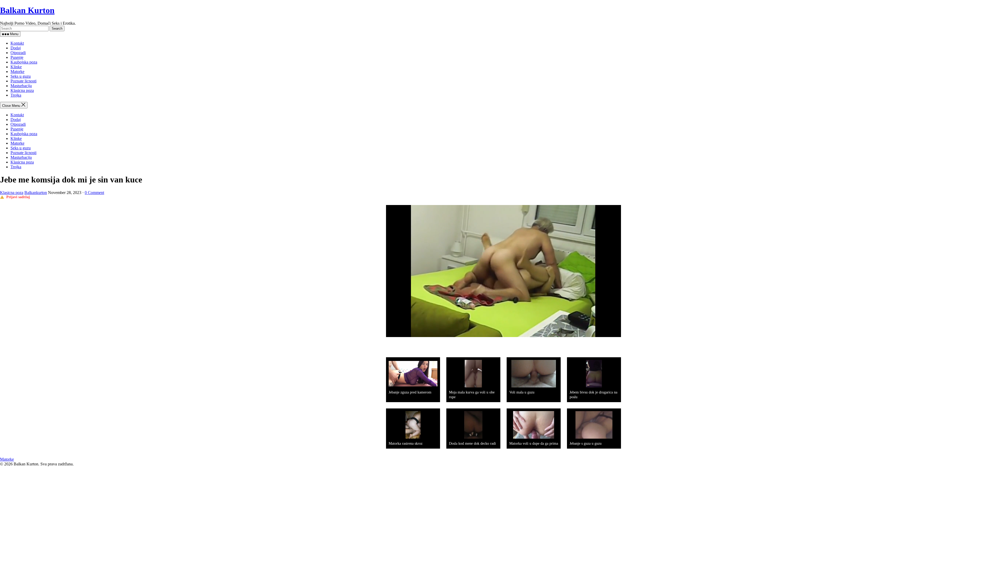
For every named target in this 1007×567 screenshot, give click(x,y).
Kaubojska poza (23, 62)
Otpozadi (18, 52)
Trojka (15, 95)
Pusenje (16, 57)
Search (57, 28)
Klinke (16, 67)
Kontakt (17, 43)
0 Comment (94, 192)
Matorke (17, 71)
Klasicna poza (22, 90)
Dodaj (15, 48)
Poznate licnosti (23, 81)
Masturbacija (21, 85)
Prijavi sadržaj (18, 197)
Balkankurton (35, 192)
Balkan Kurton (27, 10)
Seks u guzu (20, 76)
